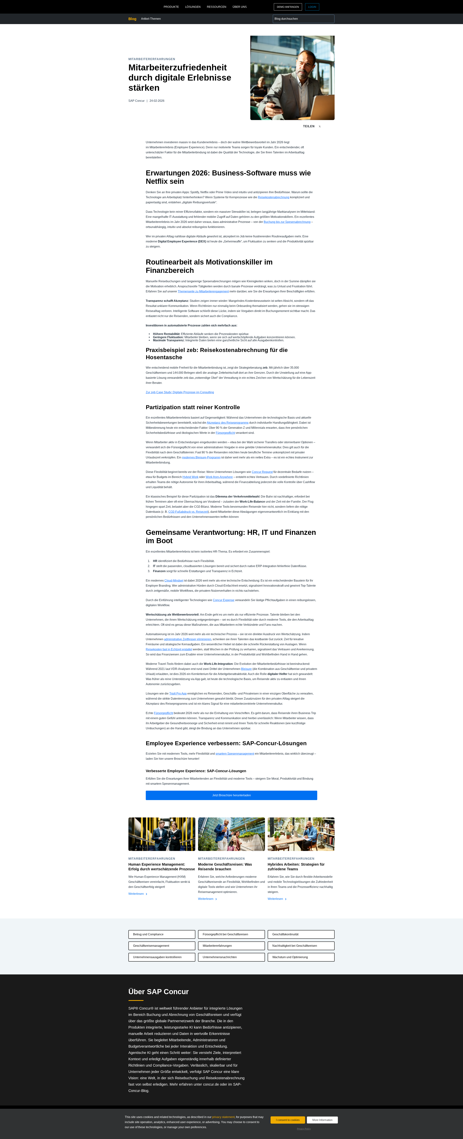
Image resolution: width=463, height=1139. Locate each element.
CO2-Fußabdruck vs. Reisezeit (188, 511)
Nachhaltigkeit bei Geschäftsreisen (294, 945)
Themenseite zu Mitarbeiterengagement (203, 291)
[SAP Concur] (145, 7)
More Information (322, 1119)
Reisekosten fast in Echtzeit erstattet (169, 649)
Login (312, 6)
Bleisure (246, 668)
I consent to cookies (288, 1119)
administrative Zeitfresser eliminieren (187, 639)
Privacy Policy (304, 1129)
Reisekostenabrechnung (273, 197)
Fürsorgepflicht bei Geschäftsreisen (225, 934)
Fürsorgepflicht (225, 432)
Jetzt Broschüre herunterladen (231, 795)
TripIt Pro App (178, 693)
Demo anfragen (288, 6)
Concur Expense (223, 600)
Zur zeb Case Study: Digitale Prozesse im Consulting (180, 392)
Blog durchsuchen (284, 16)
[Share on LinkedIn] (333, 126)
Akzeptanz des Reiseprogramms (228, 422)
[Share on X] (320, 126)
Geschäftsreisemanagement (151, 945)
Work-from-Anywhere (219, 477)
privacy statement (223, 1117)
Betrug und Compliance (148, 934)
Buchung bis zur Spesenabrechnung (287, 221)
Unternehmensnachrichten (220, 957)
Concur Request (262, 471)
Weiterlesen (136, 893)
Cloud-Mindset (173, 580)
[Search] (330, 19)
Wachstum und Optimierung (290, 957)
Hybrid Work (190, 477)
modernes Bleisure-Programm (201, 457)
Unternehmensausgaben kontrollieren (157, 957)
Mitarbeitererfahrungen (217, 945)
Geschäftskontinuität (285, 934)
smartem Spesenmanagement (235, 753)
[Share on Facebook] (327, 126)
